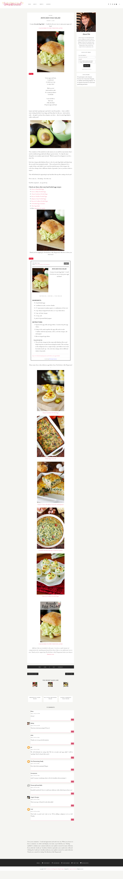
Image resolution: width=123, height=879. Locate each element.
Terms (85, 69)
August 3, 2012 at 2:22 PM (35, 749)
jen (31, 747)
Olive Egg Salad (35, 206)
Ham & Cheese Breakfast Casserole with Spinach (51, 504)
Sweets (41, 4)
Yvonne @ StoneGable (36, 785)
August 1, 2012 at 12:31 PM (35, 713)
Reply (72, 719)
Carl (32, 809)
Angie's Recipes (35, 797)
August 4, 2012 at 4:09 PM (35, 763)
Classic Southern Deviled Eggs (39, 194)
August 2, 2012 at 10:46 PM (35, 725)
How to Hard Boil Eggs (37, 189)
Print (66, 263)
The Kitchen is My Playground (51, 869)
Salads (50, 15)
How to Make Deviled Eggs (38, 191)
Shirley (32, 723)
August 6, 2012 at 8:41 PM (35, 787)
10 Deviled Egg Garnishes (38, 203)
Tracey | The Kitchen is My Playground (42, 264)
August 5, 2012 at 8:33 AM (35, 775)
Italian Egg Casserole (50, 458)
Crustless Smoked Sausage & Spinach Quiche (51, 550)
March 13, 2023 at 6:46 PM (35, 811)
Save (32, 74)
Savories (48, 4)
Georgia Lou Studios (72, 869)
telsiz (32, 735)
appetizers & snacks (40, 208)
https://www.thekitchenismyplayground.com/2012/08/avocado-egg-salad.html (46, 355)
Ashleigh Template (61, 869)
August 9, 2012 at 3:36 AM (35, 799)
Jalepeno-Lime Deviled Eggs (38, 199)
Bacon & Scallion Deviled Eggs (39, 201)
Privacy (89, 69)
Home (29, 4)
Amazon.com (50, 654)
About (34, 4)
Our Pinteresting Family (37, 761)
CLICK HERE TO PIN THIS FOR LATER (51, 28)
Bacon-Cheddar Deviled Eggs (39, 196)
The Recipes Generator (53, 358)
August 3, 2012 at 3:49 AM (35, 737)
